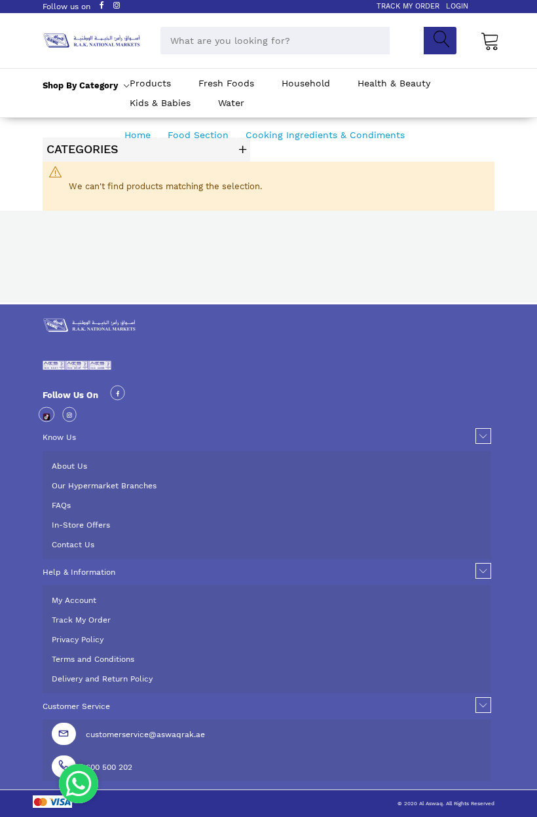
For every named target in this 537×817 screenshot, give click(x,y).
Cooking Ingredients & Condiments (327, 135)
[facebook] (117, 395)
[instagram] (69, 416)
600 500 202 (109, 767)
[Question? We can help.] (78, 783)
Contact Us (73, 544)
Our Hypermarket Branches (104, 485)
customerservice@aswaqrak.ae (145, 734)
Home (139, 135)
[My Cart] (490, 40)
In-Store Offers (81, 525)
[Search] (440, 40)
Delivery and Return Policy (102, 678)
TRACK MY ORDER (408, 6)
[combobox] (275, 40)
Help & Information (79, 572)
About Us (69, 466)
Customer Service (76, 706)
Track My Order (81, 620)
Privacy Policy (77, 639)
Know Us (59, 437)
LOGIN (457, 6)
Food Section (200, 135)
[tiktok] (46, 416)
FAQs (61, 505)
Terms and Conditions (93, 659)
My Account (74, 600)
